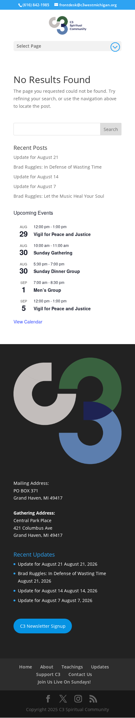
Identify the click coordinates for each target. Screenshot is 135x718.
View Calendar (28, 321)
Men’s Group (47, 290)
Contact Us (80, 674)
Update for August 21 (36, 157)
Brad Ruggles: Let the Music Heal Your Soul (59, 196)
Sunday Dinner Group (57, 271)
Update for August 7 (35, 186)
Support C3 (48, 674)
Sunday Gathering (53, 252)
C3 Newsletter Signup (43, 626)
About (46, 667)
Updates (100, 667)
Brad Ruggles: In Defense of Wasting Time (58, 167)
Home (25, 667)
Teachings (72, 667)
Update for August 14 (36, 177)
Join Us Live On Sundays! (64, 682)
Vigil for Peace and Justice (62, 234)
